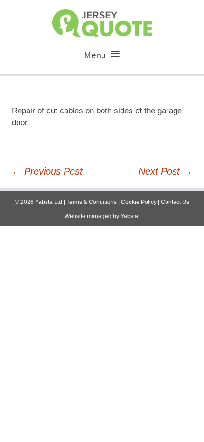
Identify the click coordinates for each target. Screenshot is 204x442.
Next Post (165, 171)
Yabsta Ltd (48, 202)
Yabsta (129, 216)
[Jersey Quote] (102, 21)
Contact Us (175, 202)
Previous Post (47, 171)
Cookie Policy (139, 202)
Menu (95, 55)
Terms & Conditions (91, 202)
